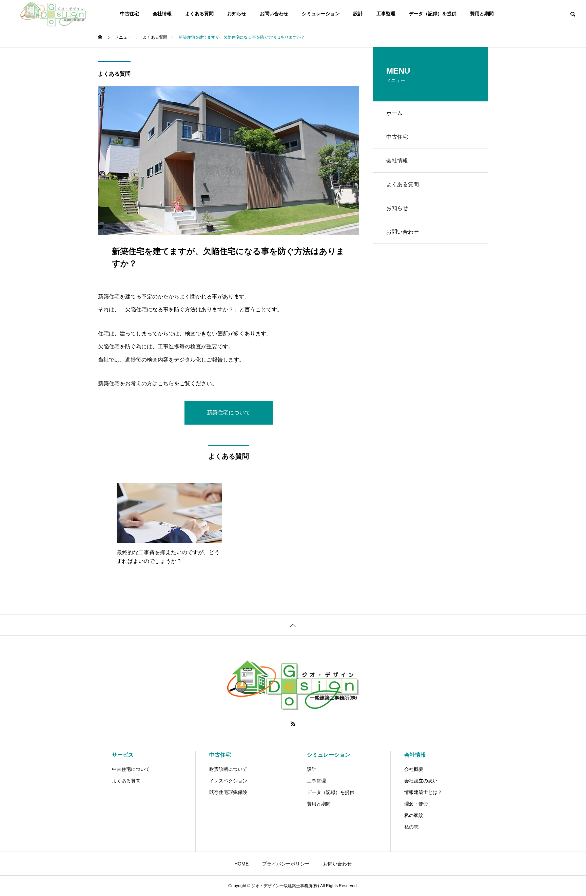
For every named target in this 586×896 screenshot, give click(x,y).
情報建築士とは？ (423, 792)
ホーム (394, 113)
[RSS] (293, 723)
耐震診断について (228, 769)
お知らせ (236, 13)
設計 (358, 13)
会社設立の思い (420, 780)
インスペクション (228, 780)
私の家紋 (413, 815)
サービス (123, 755)
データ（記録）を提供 (432, 13)
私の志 (411, 827)
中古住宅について (131, 769)
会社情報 (162, 13)
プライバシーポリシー (286, 863)
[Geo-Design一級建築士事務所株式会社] (53, 13)
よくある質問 (199, 13)
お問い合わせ (274, 13)
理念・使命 (416, 803)
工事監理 (385, 13)
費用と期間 (482, 13)
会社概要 (413, 769)
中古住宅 (129, 13)
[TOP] (293, 625)
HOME (241, 863)
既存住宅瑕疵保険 (228, 792)
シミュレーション (321, 13)
